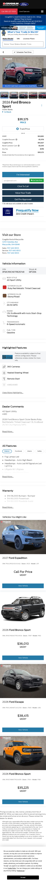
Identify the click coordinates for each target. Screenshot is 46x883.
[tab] (7, 451)
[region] (23, 152)
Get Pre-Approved (23, 199)
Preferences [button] (20, 871)
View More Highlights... (12, 392)
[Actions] (42, 105)
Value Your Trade (23, 192)
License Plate (29, 39)
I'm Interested (23, 174)
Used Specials (24, 11)
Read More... (8, 431)
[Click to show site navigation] (42, 12)
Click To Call (23, 186)
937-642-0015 (13, 248)
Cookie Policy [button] (12, 868)
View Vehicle (23, 586)
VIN (18, 39)
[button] (9, 11)
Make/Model (8, 39)
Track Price (25, 128)
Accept (23, 877)
